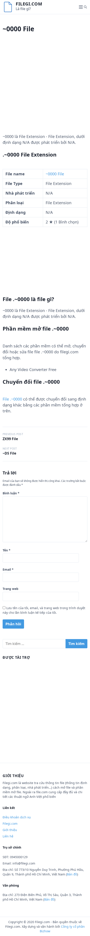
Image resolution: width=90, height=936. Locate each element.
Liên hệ (8, 836)
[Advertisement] (45, 89)
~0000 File (55, 173)
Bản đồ (72, 874)
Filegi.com (29, 4)
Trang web (10, 589)
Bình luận (11, 493)
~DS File (9, 453)
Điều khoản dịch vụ (17, 817)
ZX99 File (10, 438)
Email (8, 569)
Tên (6, 550)
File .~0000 (12, 399)
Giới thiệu (10, 830)
